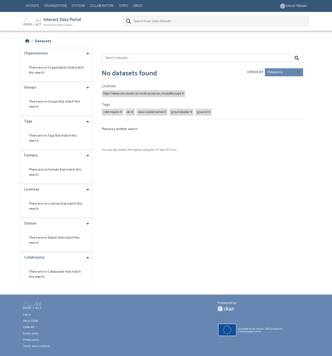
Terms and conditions (36, 346)
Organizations (55, 6)
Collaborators (102, 6)
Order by (255, 72)
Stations (78, 6)
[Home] (27, 41)
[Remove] (183, 94)
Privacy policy (31, 340)
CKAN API (29, 327)
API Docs (170, 150)
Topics (123, 6)
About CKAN (30, 321)
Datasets (32, 6)
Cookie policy (31, 333)
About (138, 6)
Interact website (295, 6)
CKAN (226, 308)
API (157, 150)
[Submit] (296, 58)
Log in (27, 314)
